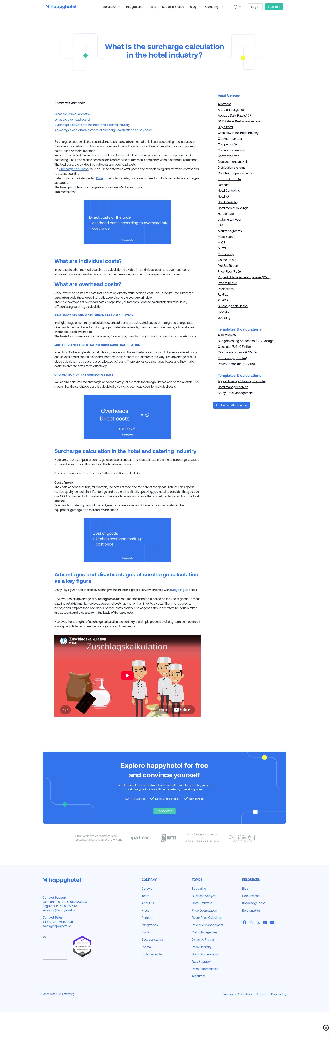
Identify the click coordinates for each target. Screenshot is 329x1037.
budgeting (177, 589)
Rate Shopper (201, 961)
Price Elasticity (201, 947)
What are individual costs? (72, 114)
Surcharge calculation (74, 169)
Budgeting (199, 888)
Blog (193, 6)
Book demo (164, 811)
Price (99, 178)
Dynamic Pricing (203, 939)
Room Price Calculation (207, 917)
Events (146, 947)
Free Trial (274, 6)
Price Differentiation (205, 968)
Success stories (173, 6)
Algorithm (198, 976)
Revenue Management (207, 925)
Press (145, 910)
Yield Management (205, 932)
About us (148, 903)
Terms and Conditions (237, 994)
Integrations (134, 6)
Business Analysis (204, 895)
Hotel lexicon (251, 895)
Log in (255, 6)
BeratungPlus (251, 910)
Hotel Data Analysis (205, 954)
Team (145, 895)
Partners (147, 917)
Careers (147, 888)
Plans (152, 6)
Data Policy (278, 994)
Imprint (262, 994)
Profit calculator (152, 954)
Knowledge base (253, 903)
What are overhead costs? (72, 119)
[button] (110, 7)
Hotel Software (202, 903)
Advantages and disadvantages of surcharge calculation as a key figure (104, 130)
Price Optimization (204, 910)
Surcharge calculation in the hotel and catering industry (92, 124)
